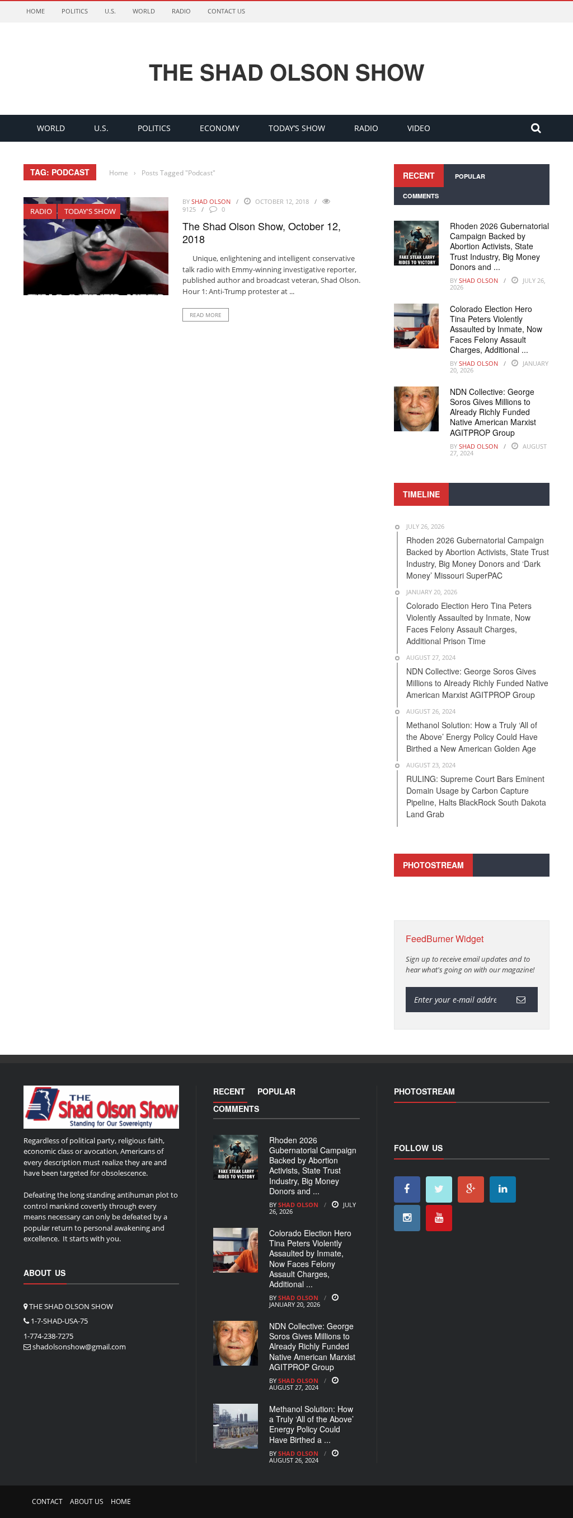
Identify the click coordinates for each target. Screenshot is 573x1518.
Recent (419, 175)
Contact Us (226, 11)
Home (35, 11)
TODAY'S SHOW (90, 211)
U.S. (110, 11)
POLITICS (75, 11)
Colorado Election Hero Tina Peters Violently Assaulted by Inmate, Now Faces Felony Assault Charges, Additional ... (496, 329)
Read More (206, 315)
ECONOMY (219, 128)
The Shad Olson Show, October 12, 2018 (261, 232)
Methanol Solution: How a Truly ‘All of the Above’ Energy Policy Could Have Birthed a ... (311, 1424)
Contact (47, 1501)
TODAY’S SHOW (297, 128)
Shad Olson (211, 201)
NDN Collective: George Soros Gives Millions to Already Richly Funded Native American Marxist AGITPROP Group (493, 412)
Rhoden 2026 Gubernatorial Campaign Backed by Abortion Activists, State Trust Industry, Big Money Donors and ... (499, 246)
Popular (470, 176)
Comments (421, 196)
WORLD (144, 11)
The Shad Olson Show (287, 71)
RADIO (181, 11)
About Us (87, 1501)
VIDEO (418, 128)
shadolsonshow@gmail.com (79, 1347)
